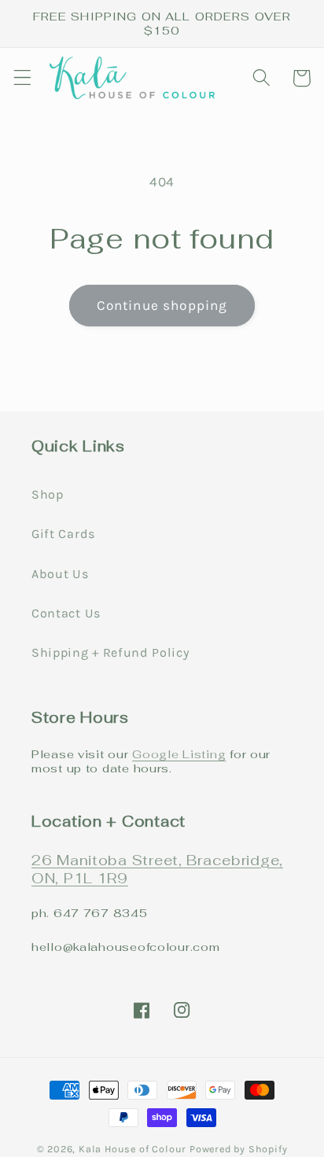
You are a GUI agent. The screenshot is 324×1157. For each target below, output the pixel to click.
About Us (60, 573)
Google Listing (179, 753)
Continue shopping (162, 305)
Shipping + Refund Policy (110, 652)
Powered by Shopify (239, 1149)
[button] (22, 78)
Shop (47, 494)
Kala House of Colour (132, 1149)
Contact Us (66, 613)
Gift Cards (63, 533)
